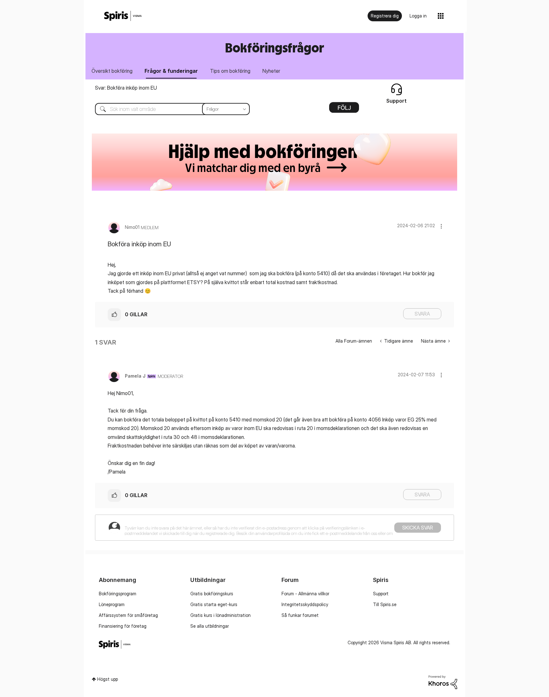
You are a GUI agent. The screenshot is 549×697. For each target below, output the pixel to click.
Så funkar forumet (300, 615)
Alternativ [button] (344, 110)
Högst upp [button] (107, 679)
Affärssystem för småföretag (128, 615)
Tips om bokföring (230, 71)
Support (381, 593)
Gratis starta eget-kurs (213, 604)
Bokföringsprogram (117, 593)
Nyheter (271, 71)
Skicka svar (417, 527)
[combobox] (167, 109)
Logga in (418, 15)
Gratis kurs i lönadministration (220, 615)
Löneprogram (112, 604)
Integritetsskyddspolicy (304, 604)
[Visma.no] (123, 16)
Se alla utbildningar (209, 626)
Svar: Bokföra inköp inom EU (126, 88)
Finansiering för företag (122, 626)
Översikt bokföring (112, 71)
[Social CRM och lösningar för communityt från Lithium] (443, 681)
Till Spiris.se (384, 604)
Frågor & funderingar (171, 71)
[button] (441, 226)
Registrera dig (385, 15)
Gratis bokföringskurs (211, 593)
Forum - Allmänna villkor (305, 593)
